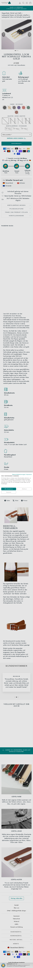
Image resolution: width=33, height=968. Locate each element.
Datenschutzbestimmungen (18, 474)
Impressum (29, 474)
